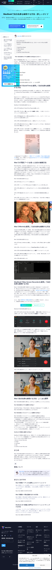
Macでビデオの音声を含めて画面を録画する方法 (8, 58)
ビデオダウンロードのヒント (30, 531)
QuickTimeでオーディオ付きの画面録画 (39, 157)
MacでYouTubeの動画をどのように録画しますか (8, 40)
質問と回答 (30, 552)
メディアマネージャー (19, 2)
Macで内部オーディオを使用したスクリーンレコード (31, 483)
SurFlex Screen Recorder (23, 80)
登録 (4, 545)
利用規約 (46, 545)
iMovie (17, 77)
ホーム (9, 10)
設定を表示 (42, 565)
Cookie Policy (31, 567)
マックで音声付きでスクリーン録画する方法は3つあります (8, 45)
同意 (27, 565)
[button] (49, 555)
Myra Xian (19, 36)
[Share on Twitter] (51, 205)
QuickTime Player (20, 72)
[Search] (10, 556)
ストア (43, 2)
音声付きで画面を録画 (26, 300)
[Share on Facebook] (51, 202)
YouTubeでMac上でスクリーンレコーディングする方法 (8, 53)
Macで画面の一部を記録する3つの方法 (27, 494)
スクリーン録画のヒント (17, 10)
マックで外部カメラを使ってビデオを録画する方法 (8, 49)
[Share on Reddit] (51, 207)
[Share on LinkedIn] (51, 209)
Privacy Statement (37, 567)
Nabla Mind (4, 2)
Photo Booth (19, 75)
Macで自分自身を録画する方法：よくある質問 (28, 82)
